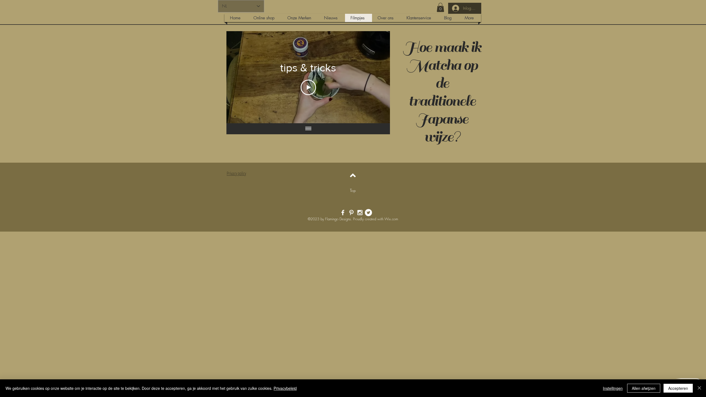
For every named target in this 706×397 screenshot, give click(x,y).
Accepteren (678, 388)
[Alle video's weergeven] (308, 128)
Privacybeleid (285, 388)
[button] (440, 7)
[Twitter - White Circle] (368, 212)
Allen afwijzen (644, 388)
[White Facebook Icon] (342, 212)
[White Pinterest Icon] (351, 212)
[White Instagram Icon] (359, 212)
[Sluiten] (699, 388)
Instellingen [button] (613, 388)
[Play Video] (308, 87)
